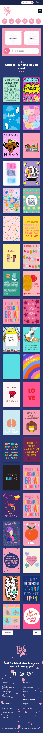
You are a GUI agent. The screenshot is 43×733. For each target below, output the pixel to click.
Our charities (7, 717)
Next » (37, 632)
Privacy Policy (34, 728)
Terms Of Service (23, 728)
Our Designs (7, 691)
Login (25, 703)
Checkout (6, 696)
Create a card (8, 687)
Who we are (7, 708)
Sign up (26, 708)
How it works (7, 712)
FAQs (25, 691)
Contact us (28, 687)
